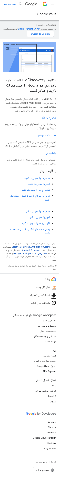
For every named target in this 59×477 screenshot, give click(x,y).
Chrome (52, 427)
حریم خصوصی (41, 461)
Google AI (51, 443)
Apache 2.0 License (30, 250)
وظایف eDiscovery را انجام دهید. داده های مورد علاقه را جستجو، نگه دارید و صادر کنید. (30, 85)
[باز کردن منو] (52, 4)
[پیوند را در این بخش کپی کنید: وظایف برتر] (35, 171)
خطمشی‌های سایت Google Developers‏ (31, 253)
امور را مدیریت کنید (39, 184)
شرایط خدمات (50, 341)
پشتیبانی (50, 153)
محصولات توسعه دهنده (46, 325)
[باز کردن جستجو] (20, 4)
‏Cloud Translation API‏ (29, 29)
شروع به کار (49, 117)
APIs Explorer (49, 371)
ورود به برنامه (10, 4)
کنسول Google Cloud (46, 366)
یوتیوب (53, 401)
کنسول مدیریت (49, 355)
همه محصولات (50, 448)
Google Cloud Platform (44, 438)
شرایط (53, 461)
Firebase (52, 432)
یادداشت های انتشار (48, 331)
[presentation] (29, 170)
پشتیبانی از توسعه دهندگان (45, 336)
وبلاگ (54, 385)
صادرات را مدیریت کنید (37, 178)
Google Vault (46, 14)
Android (52, 422)
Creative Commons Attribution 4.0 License (31, 247)
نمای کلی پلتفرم (49, 320)
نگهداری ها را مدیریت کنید (35, 189)
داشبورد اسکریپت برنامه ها (45, 361)
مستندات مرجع (47, 135)
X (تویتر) (52, 396)
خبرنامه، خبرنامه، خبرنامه (45, 390)
